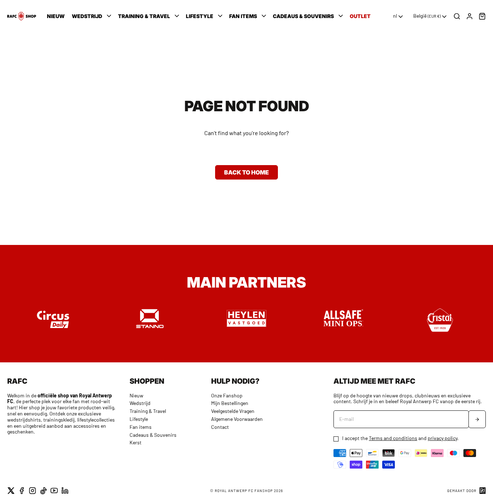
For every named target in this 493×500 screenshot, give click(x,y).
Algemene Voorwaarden (237, 419)
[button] (92, 16)
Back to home (246, 172)
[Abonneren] (477, 419)
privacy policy (442, 438)
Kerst (135, 442)
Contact (220, 427)
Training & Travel (148, 411)
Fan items (141, 427)
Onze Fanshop (227, 395)
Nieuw (136, 395)
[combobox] (398, 16)
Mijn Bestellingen (229, 403)
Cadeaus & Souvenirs (153, 435)
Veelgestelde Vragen (232, 411)
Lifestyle (139, 419)
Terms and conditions (393, 438)
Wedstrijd (140, 403)
